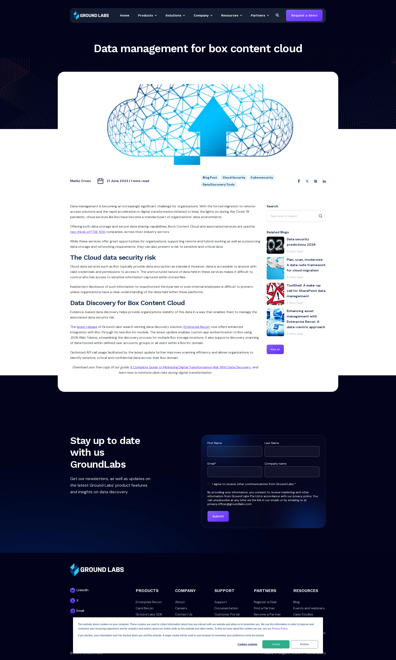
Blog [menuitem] (296, 602)
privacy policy (302, 496)
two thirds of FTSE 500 (87, 232)
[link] (91, 15)
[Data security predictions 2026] (296, 245)
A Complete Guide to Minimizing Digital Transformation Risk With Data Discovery (190, 367)
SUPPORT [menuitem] (224, 590)
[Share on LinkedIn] (324, 181)
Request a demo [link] (304, 15)
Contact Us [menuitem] (183, 614)
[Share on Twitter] (307, 181)
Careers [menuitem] (181, 608)
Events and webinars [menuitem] (309, 608)
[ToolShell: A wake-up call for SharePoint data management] (296, 294)
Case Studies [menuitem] (303, 614)
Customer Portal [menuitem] (226, 614)
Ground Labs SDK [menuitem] (149, 614)
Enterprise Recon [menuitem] (149, 602)
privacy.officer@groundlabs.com (229, 504)
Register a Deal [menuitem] (265, 602)
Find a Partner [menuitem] (264, 608)
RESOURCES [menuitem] (305, 590)
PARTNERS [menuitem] (265, 590)
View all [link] (275, 349)
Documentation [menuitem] (226, 608)
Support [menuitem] (220, 602)
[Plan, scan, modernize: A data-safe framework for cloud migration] (296, 268)
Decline (304, 644)
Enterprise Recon (197, 327)
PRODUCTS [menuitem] (147, 590)
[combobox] (296, 216)
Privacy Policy (279, 628)
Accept (276, 644)
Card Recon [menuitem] (144, 608)
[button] (125, 15)
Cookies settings (247, 644)
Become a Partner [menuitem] (267, 614)
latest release (87, 327)
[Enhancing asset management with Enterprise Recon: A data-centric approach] (296, 322)
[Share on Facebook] (299, 181)
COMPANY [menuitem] (185, 590)
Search (272, 206)
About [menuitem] (180, 602)
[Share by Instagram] (315, 181)
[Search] (277, 15)
